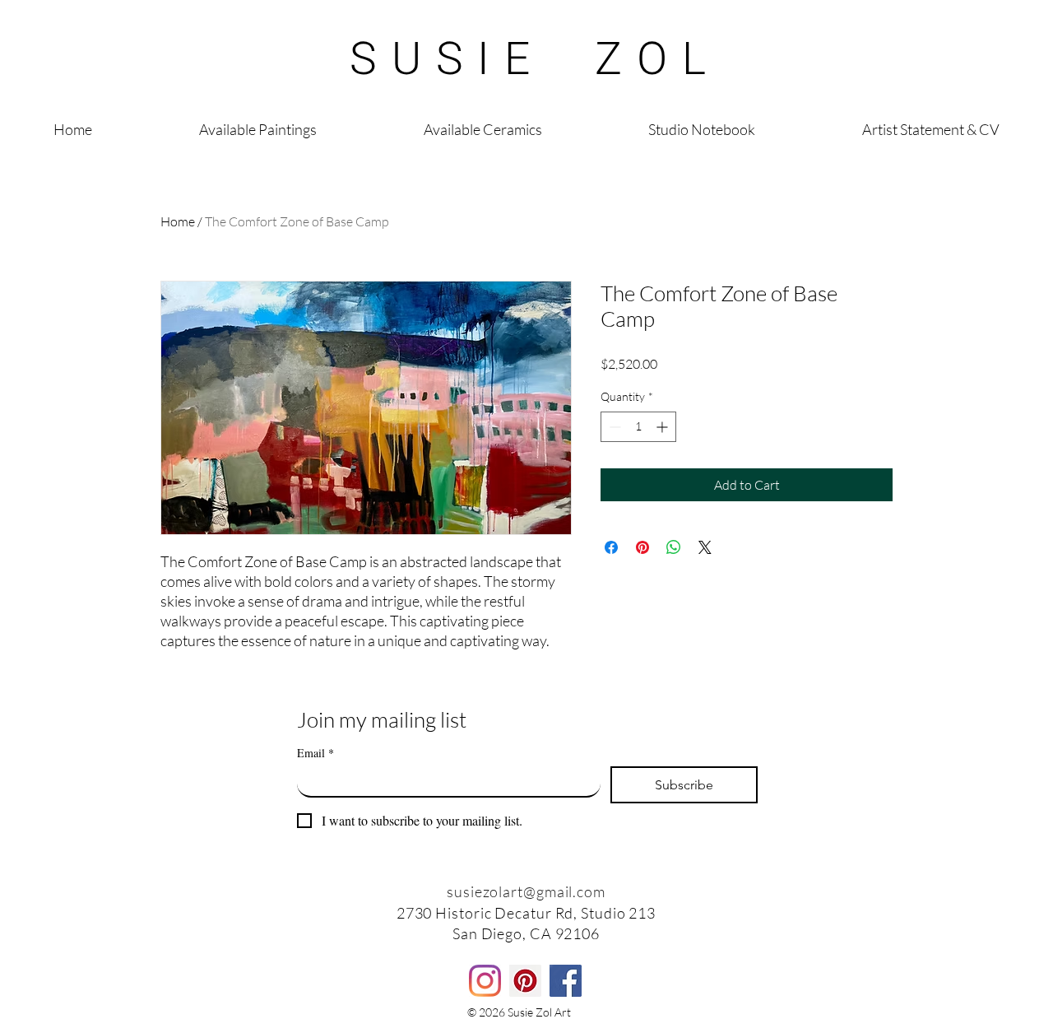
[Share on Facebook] (611, 547)
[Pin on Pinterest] (642, 547)
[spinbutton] (638, 426)
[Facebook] (566, 981)
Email (315, 753)
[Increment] (663, 426)
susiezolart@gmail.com (526, 891)
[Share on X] (705, 547)
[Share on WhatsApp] (674, 547)
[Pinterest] (525, 981)
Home (177, 221)
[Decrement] (613, 426)
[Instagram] (485, 981)
